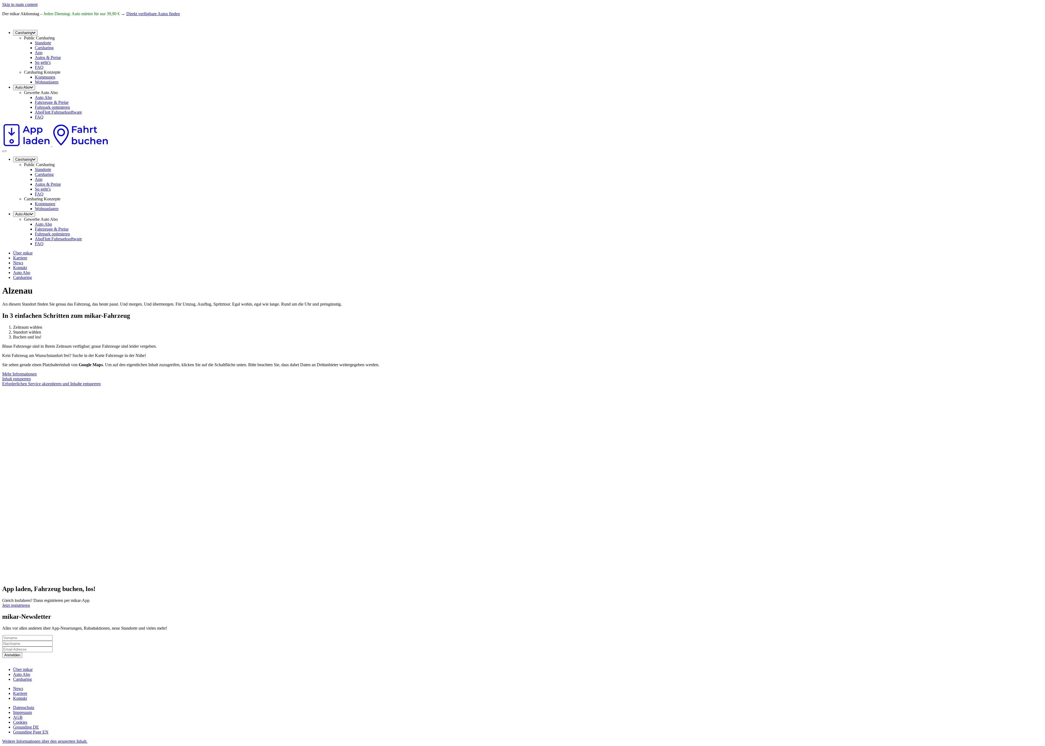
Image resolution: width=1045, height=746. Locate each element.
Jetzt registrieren (16, 605)
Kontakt (20, 267)
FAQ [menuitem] (39, 67)
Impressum (22, 712)
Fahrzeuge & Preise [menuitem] (52, 102)
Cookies (20, 722)
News (18, 262)
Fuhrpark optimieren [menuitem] (52, 107)
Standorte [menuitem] (43, 43)
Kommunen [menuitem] (45, 77)
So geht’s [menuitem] (43, 62)
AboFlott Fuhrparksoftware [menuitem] (58, 112)
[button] (44, 741)
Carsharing (22, 277)
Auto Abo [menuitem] (22, 87)
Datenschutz (23, 707)
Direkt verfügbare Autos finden (153, 13)
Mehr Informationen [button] (19, 374)
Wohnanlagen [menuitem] (47, 82)
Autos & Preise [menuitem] (48, 57)
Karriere (20, 258)
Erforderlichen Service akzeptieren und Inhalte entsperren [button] (51, 383)
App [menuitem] (38, 52)
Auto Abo (21, 272)
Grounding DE (26, 727)
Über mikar (23, 253)
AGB (18, 717)
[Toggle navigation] (4, 151)
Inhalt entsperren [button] (16, 379)
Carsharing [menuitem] (23, 33)
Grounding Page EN (30, 732)
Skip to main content (20, 4)
